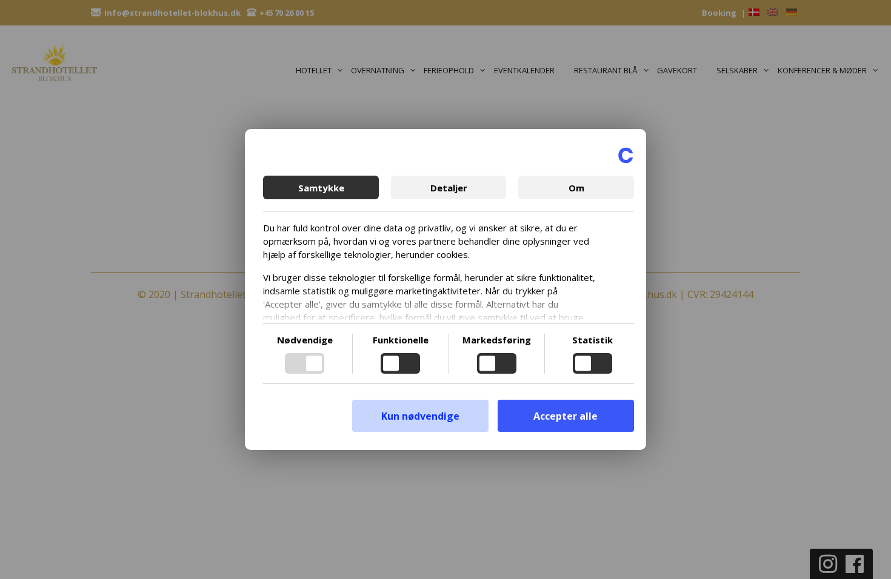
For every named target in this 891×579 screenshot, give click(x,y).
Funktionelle (401, 340)
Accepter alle (565, 416)
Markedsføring (496, 340)
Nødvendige (305, 340)
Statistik (592, 340)
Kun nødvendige (420, 416)
